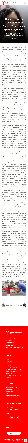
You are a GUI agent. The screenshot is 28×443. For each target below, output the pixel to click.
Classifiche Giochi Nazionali (13, 375)
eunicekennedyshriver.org (13, 395)
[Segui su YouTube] (12, 417)
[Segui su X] (20, 417)
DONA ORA (15, 433)
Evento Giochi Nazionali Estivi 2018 (14, 36)
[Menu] (25, 3)
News (18, 37)
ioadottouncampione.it (12, 387)
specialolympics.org (11, 393)
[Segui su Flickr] (17, 417)
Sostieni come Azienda (12, 361)
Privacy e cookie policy (10, 425)
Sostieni (8, 359)
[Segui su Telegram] (15, 417)
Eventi (11, 407)
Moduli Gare (9, 373)
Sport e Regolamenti (11, 367)
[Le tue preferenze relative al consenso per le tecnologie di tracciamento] (25, 440)
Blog (7, 407)
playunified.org (10, 391)
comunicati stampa (10, 35)
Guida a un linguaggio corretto (14, 369)
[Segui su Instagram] (9, 417)
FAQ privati (18, 425)
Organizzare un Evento (12, 371)
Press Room (9, 365)
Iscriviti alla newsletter (12, 409)
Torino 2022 (9, 377)
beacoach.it (9, 389)
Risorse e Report (10, 363)
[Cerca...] (21, 2)
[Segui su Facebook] (7, 417)
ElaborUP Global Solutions (14, 440)
